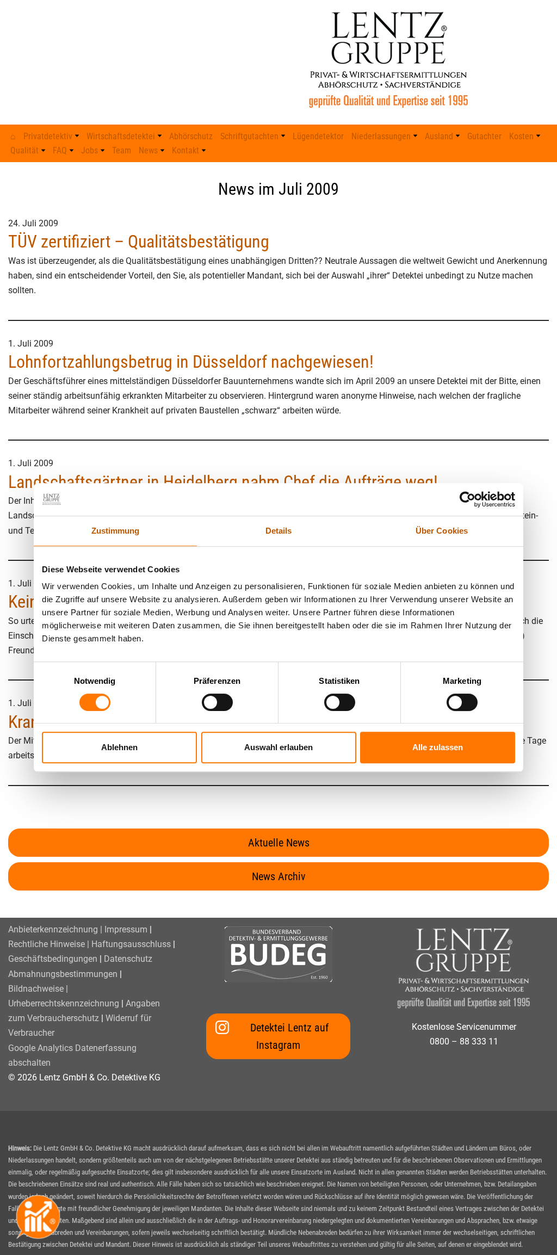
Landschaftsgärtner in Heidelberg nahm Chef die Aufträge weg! (223, 482)
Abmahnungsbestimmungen (62, 974)
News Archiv (279, 876)
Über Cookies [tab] (442, 530)
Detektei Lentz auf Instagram (289, 1036)
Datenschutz (128, 959)
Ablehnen (119, 747)
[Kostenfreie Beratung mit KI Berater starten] (38, 1217)
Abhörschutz (191, 136)
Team (121, 150)
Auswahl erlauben (278, 747)
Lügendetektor (318, 136)
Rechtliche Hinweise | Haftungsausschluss (89, 944)
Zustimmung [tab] (115, 530)
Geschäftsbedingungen (52, 959)
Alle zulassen (437, 747)
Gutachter (484, 136)
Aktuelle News (279, 842)
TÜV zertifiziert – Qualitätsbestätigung (138, 241)
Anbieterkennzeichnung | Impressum (77, 929)
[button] (77, 136)
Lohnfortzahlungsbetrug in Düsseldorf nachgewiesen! (191, 361)
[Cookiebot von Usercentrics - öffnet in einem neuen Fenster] (467, 499)
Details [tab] (278, 530)
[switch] (217, 702)
